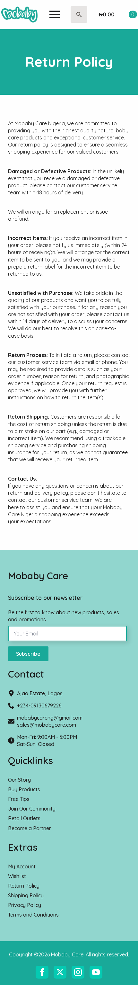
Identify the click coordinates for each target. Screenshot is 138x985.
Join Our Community (32, 808)
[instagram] (78, 972)
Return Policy (23, 886)
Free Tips (19, 799)
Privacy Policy (24, 905)
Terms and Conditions (33, 914)
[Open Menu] (54, 14)
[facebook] (42, 972)
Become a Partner (29, 828)
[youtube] (96, 972)
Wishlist (17, 876)
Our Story (19, 779)
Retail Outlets (24, 818)
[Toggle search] (79, 14)
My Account (22, 866)
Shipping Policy (26, 895)
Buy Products (24, 789)
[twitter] (60, 972)
